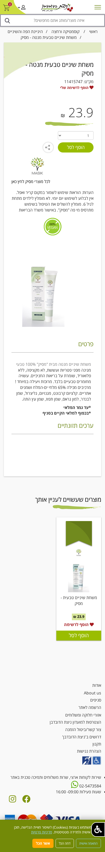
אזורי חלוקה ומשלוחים (83, 715)
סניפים (95, 700)
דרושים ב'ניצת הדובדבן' (81, 737)
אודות (96, 685)
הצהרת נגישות (89, 751)
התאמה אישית (88, 843)
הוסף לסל (79, 635)
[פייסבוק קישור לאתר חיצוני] (26, 800)
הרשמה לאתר (89, 707)
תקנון (97, 744)
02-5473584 (89, 786)
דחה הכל (65, 843)
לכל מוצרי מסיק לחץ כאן (30, 181)
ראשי (93, 31)
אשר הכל (43, 843)
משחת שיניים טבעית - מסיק (79, 600)
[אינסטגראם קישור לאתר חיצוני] (12, 800)
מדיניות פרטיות (41, 832)
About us (92, 693)
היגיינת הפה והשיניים (25, 31)
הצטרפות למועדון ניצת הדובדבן (75, 722)
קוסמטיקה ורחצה (65, 31)
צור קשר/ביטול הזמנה (83, 729)
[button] (98, 829)
